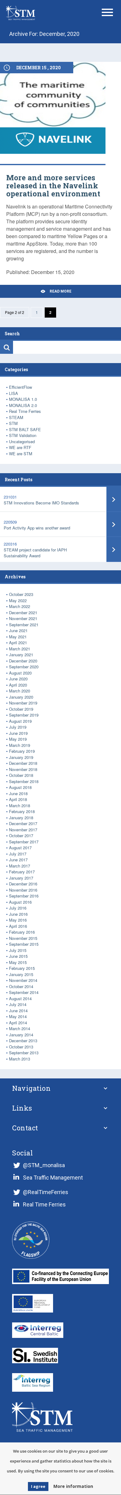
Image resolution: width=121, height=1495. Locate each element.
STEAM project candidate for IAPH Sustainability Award (35, 553)
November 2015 (23, 938)
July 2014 (17, 1004)
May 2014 (18, 1016)
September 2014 (23, 992)
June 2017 (18, 860)
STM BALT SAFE (25, 429)
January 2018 (21, 817)
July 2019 (17, 727)
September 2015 (23, 944)
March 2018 (19, 805)
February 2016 (22, 932)
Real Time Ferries (25, 411)
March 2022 (19, 606)
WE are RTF (20, 447)
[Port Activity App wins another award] (113, 524)
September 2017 (23, 842)
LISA (13, 393)
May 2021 (18, 637)
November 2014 (23, 980)
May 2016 (18, 920)
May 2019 (18, 739)
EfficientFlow (20, 387)
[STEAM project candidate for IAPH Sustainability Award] (113, 549)
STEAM (16, 417)
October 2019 (21, 709)
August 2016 (20, 902)
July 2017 (17, 854)
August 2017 (20, 847)
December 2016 (23, 884)
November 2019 (23, 703)
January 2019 (21, 757)
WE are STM (20, 453)
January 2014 (21, 1035)
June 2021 (18, 630)
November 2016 (23, 890)
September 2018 (23, 781)
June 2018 (18, 793)
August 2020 (20, 673)
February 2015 (22, 968)
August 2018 (20, 787)
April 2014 (18, 1023)
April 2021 (18, 642)
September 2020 (23, 667)
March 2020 (19, 691)
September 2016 (23, 896)
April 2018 (18, 799)
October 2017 (21, 835)
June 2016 (18, 914)
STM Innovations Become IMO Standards (41, 503)
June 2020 (18, 679)
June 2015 (18, 956)
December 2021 (23, 612)
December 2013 (23, 1040)
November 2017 (23, 830)
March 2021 (19, 649)
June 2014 (18, 1010)
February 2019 (22, 751)
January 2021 (21, 655)
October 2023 (21, 594)
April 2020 (18, 685)
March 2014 (19, 1028)
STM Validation (22, 435)
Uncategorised (22, 441)
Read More (60, 291)
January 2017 (21, 878)
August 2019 (20, 721)
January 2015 (21, 974)
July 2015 (17, 950)
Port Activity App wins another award (37, 528)
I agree (38, 1486)
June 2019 (18, 733)
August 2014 (20, 998)
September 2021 (23, 625)
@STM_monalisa (44, 1165)
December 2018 (23, 763)
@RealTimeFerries (45, 1192)
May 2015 (18, 962)
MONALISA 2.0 (23, 405)
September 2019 (23, 715)
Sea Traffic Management (53, 1177)
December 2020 (23, 661)
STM (13, 423)
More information (73, 1486)
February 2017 (22, 872)
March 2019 (19, 745)
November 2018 (23, 769)
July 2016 (17, 908)
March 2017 (19, 866)
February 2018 (22, 811)
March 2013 (19, 1059)
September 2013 (23, 1053)
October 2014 (21, 986)
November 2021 (23, 618)
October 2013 (21, 1047)
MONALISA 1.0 (23, 399)
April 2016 (18, 926)
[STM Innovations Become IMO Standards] (113, 499)
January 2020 (21, 697)
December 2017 (23, 823)
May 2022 (18, 600)
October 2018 (21, 775)
